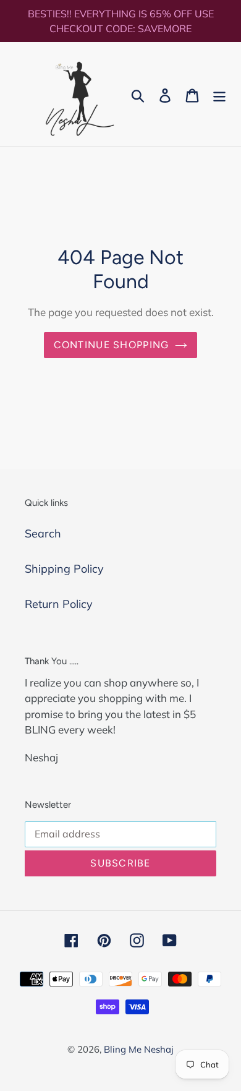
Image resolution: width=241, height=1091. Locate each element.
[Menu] (219, 94)
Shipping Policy (64, 569)
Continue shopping (111, 345)
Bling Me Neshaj (139, 1049)
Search (43, 533)
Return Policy (59, 604)
